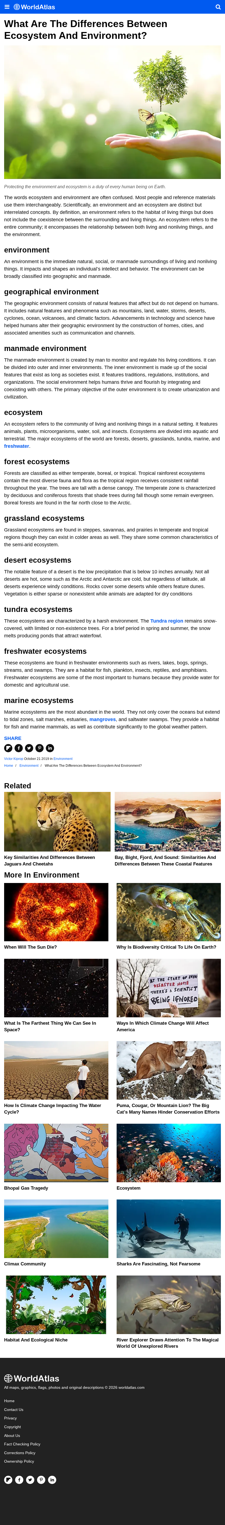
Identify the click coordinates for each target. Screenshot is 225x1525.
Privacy (10, 1418)
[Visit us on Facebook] (19, 1480)
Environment (63, 759)
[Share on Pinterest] (39, 748)
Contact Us (13, 1410)
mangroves (102, 719)
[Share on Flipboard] (8, 748)
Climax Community (25, 1264)
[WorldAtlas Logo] (36, 7)
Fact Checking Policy (22, 1444)
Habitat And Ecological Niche (36, 1340)
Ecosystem (128, 1188)
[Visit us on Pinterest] (41, 1480)
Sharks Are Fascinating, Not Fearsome (158, 1264)
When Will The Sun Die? (30, 947)
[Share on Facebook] (19, 748)
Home (9, 1401)
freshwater (16, 446)
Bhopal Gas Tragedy (26, 1188)
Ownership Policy (19, 1461)
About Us (12, 1436)
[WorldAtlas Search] (218, 7)
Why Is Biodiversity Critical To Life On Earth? (166, 947)
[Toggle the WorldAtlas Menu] (7, 7)
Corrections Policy (19, 1453)
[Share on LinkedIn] (50, 748)
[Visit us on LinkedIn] (52, 1480)
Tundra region (166, 621)
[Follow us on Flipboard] (8, 1480)
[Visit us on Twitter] (30, 1480)
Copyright (12, 1427)
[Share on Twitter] (29, 748)
